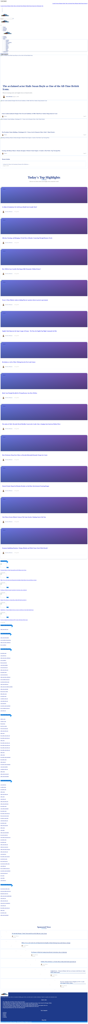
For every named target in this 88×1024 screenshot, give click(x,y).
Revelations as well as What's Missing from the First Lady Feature (18, 362)
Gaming (7, 40)
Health (7, 41)
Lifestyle (7, 43)
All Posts (5, 28)
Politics (7, 47)
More (4, 38)
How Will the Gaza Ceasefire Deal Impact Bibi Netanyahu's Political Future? (21, 269)
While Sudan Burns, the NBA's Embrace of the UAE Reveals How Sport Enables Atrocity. (20, 1004)
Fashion (4, 36)
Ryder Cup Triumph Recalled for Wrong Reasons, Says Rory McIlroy (19, 393)
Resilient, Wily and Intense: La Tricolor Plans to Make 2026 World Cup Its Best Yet (58, 961)
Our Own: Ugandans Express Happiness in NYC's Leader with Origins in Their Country (14, 619)
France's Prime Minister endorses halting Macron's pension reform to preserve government (25, 300)
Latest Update (3, 1)
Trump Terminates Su (5, 5)
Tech (7, 49)
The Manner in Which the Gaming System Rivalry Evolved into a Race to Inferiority (49, 952)
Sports (7, 48)
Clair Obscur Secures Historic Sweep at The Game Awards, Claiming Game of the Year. (24, 517)
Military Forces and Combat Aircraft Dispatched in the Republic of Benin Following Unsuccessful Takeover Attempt (46, 942)
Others (7, 45)
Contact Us (5, 51)
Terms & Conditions (9, 1021)
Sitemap (14, 1021)
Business (5, 29)
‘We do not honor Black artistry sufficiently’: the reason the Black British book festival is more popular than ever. (25, 1005)
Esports (4, 30)
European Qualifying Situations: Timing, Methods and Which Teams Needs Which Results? (25, 548)
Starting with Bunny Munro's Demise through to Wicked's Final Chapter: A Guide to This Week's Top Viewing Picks (31, 150)
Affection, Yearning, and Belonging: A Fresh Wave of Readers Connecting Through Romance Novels (27, 238)
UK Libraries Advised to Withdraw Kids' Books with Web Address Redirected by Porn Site (21, 1006)
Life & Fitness (9, 42)
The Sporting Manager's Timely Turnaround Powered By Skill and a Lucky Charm (29, 933)
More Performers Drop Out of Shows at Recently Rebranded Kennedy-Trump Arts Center (24, 455)
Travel (7, 50)
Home (4, 27)
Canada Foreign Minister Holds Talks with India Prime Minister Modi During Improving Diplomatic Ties (53, 3)
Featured (5, 37)
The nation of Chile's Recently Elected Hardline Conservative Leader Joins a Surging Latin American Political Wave (31, 424)
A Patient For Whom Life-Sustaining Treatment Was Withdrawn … (16, 164)
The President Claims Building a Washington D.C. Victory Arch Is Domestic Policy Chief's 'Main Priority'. (28, 132)
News (7, 44)
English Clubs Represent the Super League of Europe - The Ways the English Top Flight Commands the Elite (29, 331)
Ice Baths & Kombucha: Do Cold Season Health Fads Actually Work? (19, 207)
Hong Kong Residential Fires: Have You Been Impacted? (14, 1007)
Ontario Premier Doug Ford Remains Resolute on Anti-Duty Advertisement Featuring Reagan (25, 486)
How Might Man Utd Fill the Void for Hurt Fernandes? (14, 1001)
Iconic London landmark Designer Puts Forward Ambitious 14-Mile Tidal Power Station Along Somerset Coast (29, 113)
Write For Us (3, 1021)
